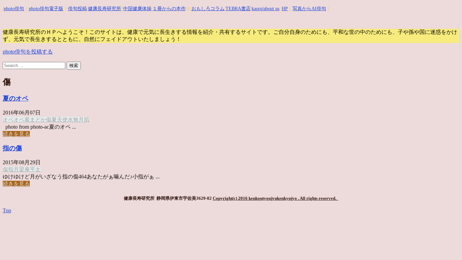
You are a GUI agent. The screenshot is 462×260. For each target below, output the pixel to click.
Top (7, 210)
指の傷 (12, 148)
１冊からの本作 (169, 8)
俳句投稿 (77, 8)
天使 (62, 120)
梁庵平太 (30, 169)
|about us (270, 8)
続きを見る (16, 134)
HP (285, 8)
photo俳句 (14, 8)
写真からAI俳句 (309, 8)
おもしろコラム (208, 8)
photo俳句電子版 (46, 8)
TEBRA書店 (238, 8)
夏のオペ (15, 98)
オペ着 (22, 120)
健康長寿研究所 (104, 8)
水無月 (76, 120)
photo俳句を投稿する (28, 52)
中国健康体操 (137, 8)
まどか (38, 120)
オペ (8, 120)
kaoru (257, 8)
